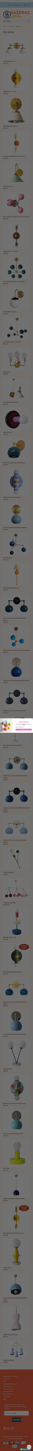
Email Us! (26, 1449)
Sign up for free (23, 729)
